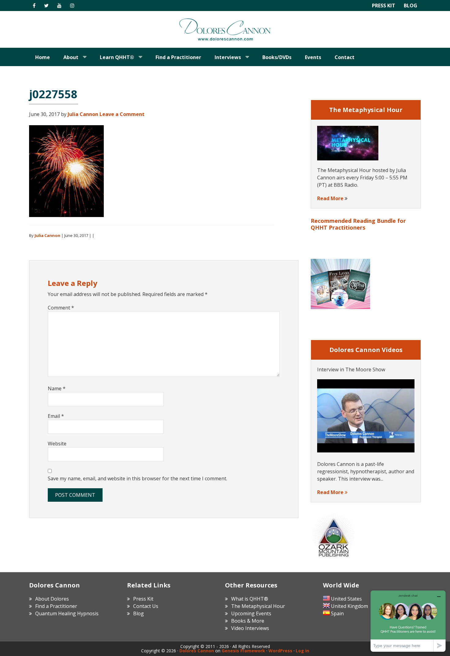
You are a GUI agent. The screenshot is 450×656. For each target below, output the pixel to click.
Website (57, 443)
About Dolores (52, 598)
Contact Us (145, 606)
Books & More (247, 620)
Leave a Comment (121, 114)
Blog (410, 5)
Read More (330, 198)
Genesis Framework (243, 651)
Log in (302, 651)
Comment (61, 307)
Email (56, 416)
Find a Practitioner (56, 606)
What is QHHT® (249, 598)
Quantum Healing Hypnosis (67, 613)
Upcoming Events (251, 613)
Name (57, 388)
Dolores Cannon (225, 29)
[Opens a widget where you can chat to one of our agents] (408, 621)
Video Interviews (250, 628)
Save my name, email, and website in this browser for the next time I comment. (137, 478)
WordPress (280, 651)
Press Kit (383, 5)
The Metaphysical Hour (258, 606)
